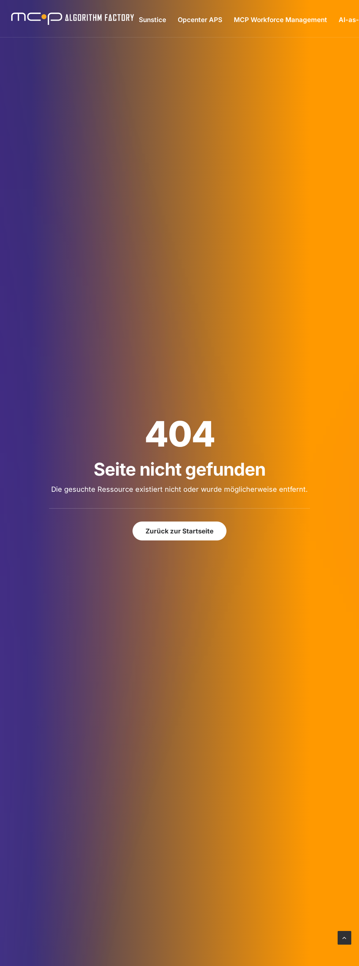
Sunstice (152, 19)
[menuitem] (152, 19)
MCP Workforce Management (280, 19)
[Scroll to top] (344, 937)
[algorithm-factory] (72, 19)
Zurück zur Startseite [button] (179, 531)
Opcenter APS (200, 19)
